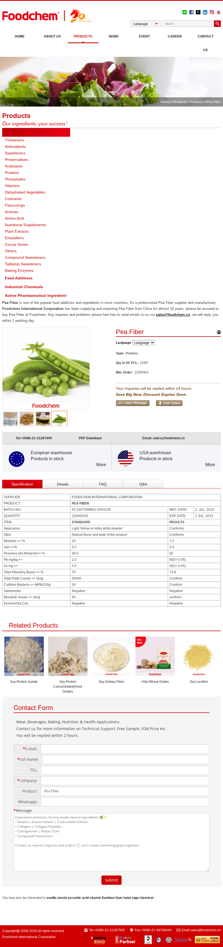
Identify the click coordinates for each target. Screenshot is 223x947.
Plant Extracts (17, 231)
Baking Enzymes (19, 270)
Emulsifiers (14, 238)
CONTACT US (205, 43)
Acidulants (14, 166)
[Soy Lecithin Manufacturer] (199, 674)
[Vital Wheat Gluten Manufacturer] (155, 674)
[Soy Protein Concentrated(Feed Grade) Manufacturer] (68, 674)
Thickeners (14, 140)
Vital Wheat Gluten (155, 682)
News (114, 36)
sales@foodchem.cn (173, 315)
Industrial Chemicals (24, 287)
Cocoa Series (16, 244)
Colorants (13, 199)
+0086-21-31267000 (36, 438)
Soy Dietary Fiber (111, 682)
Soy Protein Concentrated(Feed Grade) (67, 686)
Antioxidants (15, 146)
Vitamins (12, 185)
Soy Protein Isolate (24, 682)
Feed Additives (19, 278)
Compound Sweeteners (25, 257)
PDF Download (90, 438)
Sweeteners (15, 153)
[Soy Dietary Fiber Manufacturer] (111, 674)
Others (11, 251)
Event (144, 36)
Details (63, 484)
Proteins (196, 102)
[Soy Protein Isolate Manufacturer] (24, 674)
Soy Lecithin (199, 682)
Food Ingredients (21, 132)
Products (83, 36)
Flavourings (15, 205)
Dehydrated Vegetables (25, 192)
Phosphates (15, 179)
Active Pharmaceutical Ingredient (35, 295)
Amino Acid (14, 218)
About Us (52, 36)
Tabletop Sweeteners (23, 264)
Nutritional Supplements (25, 225)
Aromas (11, 212)
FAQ (103, 484)
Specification (22, 484)
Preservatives (16, 159)
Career (175, 36)
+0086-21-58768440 (156, 930)
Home (19, 36)
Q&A (143, 484)
